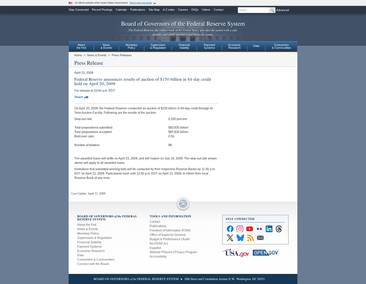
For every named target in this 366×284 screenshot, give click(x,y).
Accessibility (158, 256)
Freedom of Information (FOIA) (170, 230)
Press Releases (122, 55)
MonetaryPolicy (131, 46)
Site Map (154, 9)
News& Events (106, 46)
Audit (185, 239)
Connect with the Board (93, 264)
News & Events (97, 55)
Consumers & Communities (281, 46)
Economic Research (91, 251)
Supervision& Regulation (158, 46)
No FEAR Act (159, 243)
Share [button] (78, 97)
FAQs (195, 9)
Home (78, 55)
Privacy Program (186, 252)
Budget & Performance (165, 239)
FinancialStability (184, 46)
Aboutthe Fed (81, 46)
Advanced (282, 10)
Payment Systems (89, 246)
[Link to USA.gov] (237, 252)
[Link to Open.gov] (268, 252)
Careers (183, 9)
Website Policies (161, 252)
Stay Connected (79, 9)
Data (256, 45)
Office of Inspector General (167, 234)
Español (155, 248)
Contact (218, 9)
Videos (206, 9)
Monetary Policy (88, 233)
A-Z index (169, 9)
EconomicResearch (234, 46)
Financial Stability (89, 242)
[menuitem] (81, 47)
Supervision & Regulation (94, 237)
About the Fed (86, 224)
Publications (137, 9)
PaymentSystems (209, 46)
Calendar (121, 9)
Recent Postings (102, 9)
